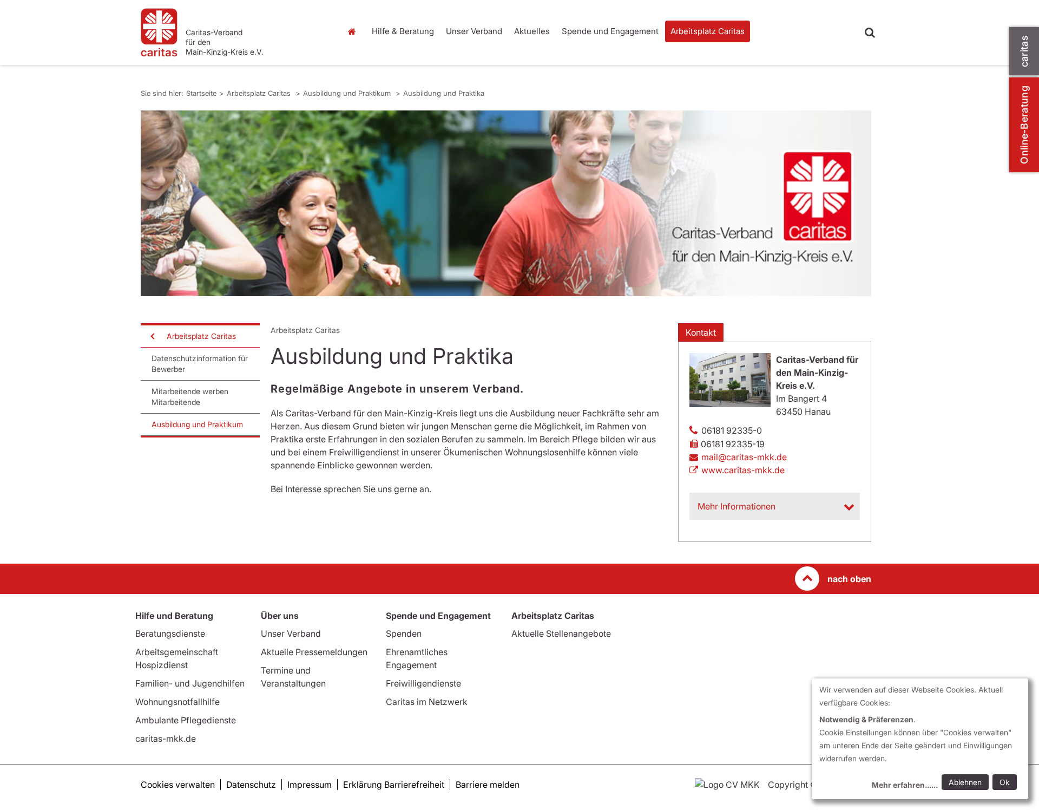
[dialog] (920, 738)
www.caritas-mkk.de (743, 470)
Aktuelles (532, 31)
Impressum (309, 784)
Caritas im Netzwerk (427, 701)
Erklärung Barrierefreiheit (393, 784)
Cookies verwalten (178, 784)
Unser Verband (474, 31)
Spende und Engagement (610, 31)
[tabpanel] (506, 203)
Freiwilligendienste (423, 683)
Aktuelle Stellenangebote (561, 633)
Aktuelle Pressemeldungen (314, 651)
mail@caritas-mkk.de (744, 457)
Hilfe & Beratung (403, 31)
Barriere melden (488, 784)
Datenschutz (251, 784)
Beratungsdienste (170, 633)
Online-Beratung (1024, 125)
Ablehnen (965, 782)
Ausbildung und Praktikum (348, 93)
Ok (1004, 782)
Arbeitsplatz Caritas (707, 31)
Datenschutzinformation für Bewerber (200, 364)
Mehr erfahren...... (905, 784)
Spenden (404, 633)
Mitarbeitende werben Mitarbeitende (190, 397)
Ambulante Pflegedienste (185, 720)
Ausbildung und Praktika (443, 93)
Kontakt (701, 332)
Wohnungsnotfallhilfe (177, 701)
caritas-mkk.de (165, 738)
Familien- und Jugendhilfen (190, 683)
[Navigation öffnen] (151, 336)
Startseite (354, 31)
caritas (1024, 51)
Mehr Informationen (736, 506)
